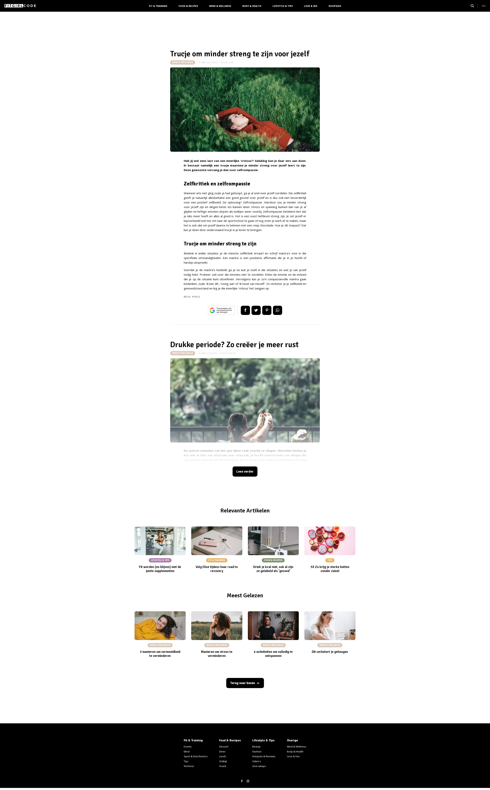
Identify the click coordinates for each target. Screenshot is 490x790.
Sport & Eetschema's (196, 756)
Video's (256, 761)
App (277, 310)
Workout (189, 766)
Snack (222, 766)
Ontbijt (223, 761)
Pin (266, 310)
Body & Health (251, 6)
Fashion (256, 751)
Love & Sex (310, 6)
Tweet (256, 310)
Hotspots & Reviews (263, 756)
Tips (186, 761)
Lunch (222, 756)
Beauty (256, 746)
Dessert (223, 746)
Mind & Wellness (220, 6)
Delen (245, 310)
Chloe (232, 353)
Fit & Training (158, 6)
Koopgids (335, 6)
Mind (186, 751)
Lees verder (245, 472)
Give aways (259, 766)
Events (188, 746)
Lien (231, 62)
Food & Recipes (188, 6)
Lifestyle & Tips (283, 6)
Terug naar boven (242, 683)
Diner (222, 751)
